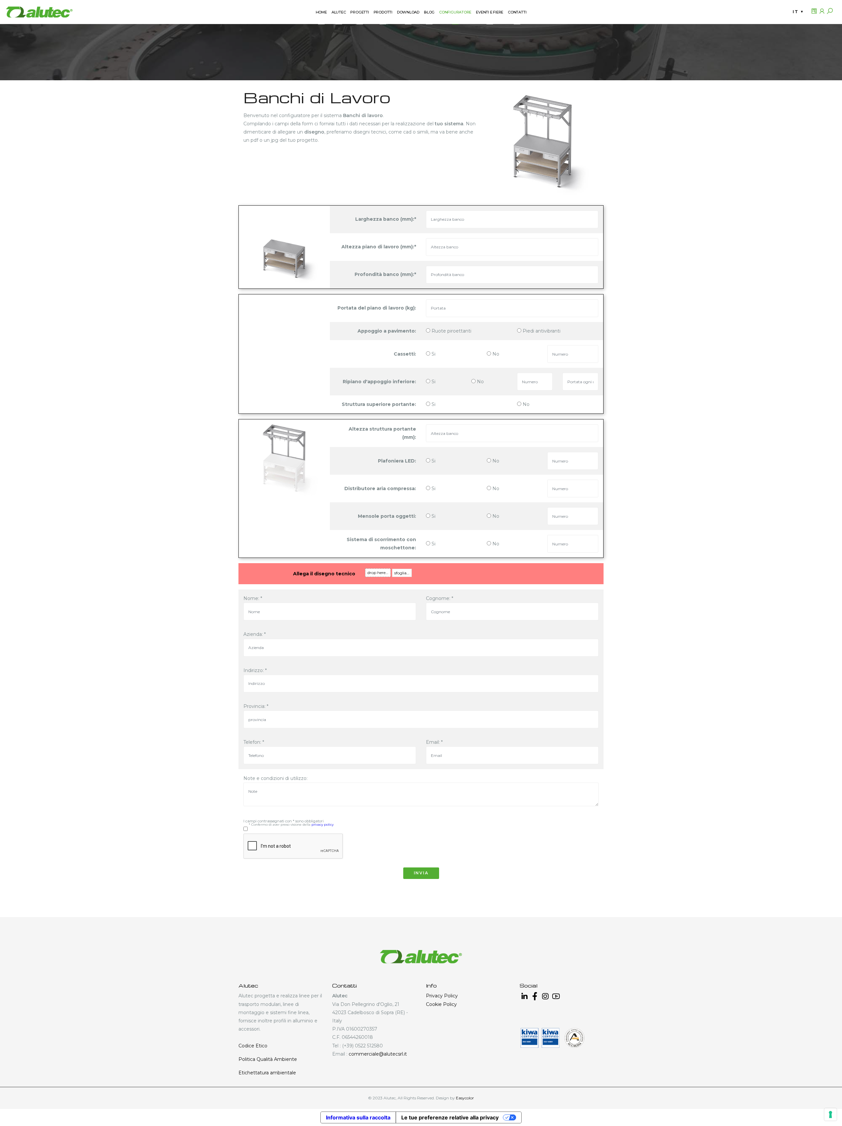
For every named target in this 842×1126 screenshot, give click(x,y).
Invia (421, 872)
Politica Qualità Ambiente (267, 1059)
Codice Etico (252, 1046)
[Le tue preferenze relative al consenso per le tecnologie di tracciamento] (830, 1114)
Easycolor (465, 1097)
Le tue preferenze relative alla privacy (450, 1117)
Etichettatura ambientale (267, 1073)
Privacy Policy (442, 996)
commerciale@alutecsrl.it (378, 1054)
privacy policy (322, 824)
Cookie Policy (441, 1004)
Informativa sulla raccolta (358, 1117)
